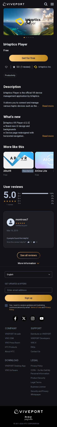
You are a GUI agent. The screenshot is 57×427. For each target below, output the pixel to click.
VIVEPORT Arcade (13, 334)
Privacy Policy (37, 366)
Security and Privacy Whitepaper (39, 393)
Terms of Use (36, 307)
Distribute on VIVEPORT (41, 334)
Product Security (38, 378)
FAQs (33, 347)
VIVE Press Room (12, 343)
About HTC (10, 351)
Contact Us (35, 351)
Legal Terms (36, 382)
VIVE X (33, 343)
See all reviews (28, 255)
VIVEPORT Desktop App (15, 366)
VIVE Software (11, 370)
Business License (38, 387)
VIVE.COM (9, 338)
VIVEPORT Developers (40, 338)
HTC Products (11, 347)
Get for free (28, 58)
